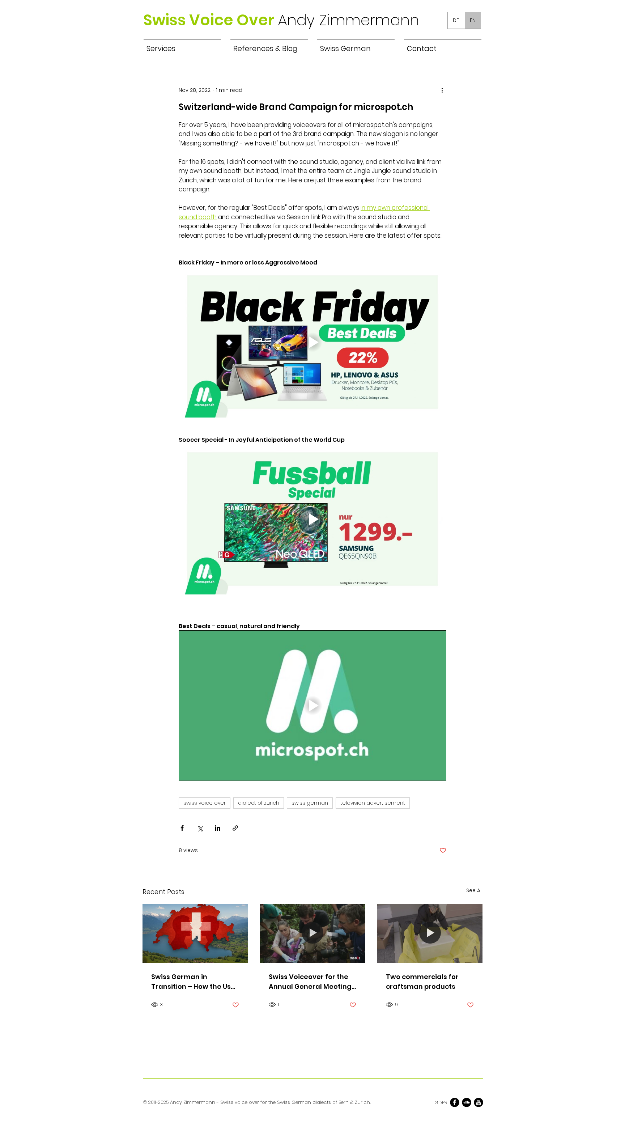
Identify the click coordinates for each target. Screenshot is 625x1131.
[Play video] (312, 342)
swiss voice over (204, 802)
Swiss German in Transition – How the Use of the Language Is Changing (193, 981)
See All (474, 890)
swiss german (310, 802)
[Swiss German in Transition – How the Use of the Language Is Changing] (195, 933)
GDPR (440, 1102)
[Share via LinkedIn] (217, 828)
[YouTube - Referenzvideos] (478, 1102)
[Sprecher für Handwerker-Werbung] (429, 933)
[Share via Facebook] (182, 828)
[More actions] (442, 90)
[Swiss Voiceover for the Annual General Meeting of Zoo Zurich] (312, 933)
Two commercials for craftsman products (422, 981)
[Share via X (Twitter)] (199, 828)
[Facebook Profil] (454, 1102)
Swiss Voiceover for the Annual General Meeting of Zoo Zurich (310, 981)
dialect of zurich (258, 802)
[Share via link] (235, 828)
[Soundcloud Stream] (466, 1102)
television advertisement (372, 802)
